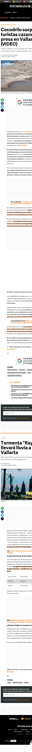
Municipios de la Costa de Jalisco (17, 372)
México (16, 729)
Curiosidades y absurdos (14, 375)
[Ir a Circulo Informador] (16, 0)
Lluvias (26, 682)
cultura (27, 731)
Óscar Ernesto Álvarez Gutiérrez (10, 55)
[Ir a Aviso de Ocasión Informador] (7, 0)
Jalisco (3, 24)
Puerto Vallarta (17, 682)
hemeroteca (20, 734)
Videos (9, 12)
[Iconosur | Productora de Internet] (7, 740)
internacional (24, 729)
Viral (29, 372)
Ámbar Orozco (6, 463)
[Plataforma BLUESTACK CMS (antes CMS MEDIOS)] (13, 740)
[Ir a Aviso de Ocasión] (14, 717)
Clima (9, 682)
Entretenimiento (18, 731)
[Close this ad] (31, 744)
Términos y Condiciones (23, 418)
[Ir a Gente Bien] (25, 0)
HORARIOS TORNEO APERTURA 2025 (19, 18)
